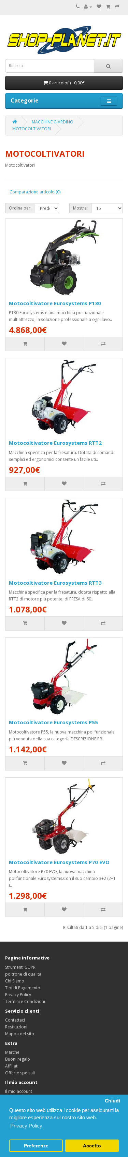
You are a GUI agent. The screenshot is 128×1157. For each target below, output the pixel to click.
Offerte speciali (20, 1073)
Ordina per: (20, 208)
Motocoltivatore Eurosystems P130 (55, 303)
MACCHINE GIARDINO (52, 122)
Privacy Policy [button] (26, 1126)
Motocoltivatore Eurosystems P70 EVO (59, 862)
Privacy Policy (18, 995)
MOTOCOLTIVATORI (31, 129)
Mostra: (80, 208)
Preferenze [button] (36, 1145)
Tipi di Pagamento (22, 988)
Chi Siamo (14, 981)
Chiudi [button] (112, 1101)
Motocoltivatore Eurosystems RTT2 (55, 442)
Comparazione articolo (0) (35, 192)
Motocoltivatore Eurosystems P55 (53, 722)
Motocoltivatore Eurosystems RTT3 (55, 582)
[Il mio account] (88, 7)
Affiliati (11, 1066)
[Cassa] (117, 7)
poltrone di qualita (23, 974)
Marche (12, 1052)
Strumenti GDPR (20, 967)
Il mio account (18, 1091)
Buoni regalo (17, 1059)
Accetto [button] (92, 1145)
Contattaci (15, 1020)
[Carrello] (108, 7)
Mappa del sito (19, 1034)
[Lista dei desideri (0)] (99, 7)
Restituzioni (16, 1027)
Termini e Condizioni (25, 1001)
